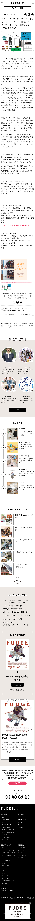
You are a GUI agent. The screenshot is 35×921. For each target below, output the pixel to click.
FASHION (7, 323)
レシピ (20, 853)
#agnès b (4, 294)
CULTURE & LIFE (6, 860)
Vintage (18, 605)
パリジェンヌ (24, 615)
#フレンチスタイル (13, 298)
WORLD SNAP (22, 820)
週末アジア (5, 873)
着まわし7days (6, 837)
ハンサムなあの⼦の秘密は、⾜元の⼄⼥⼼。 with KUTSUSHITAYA (16, 282)
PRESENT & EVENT (7, 891)
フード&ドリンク (6, 868)
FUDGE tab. (21, 815)
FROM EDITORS (20, 898)
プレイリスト (5, 876)
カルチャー (5, 863)
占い (26, 608)
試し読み (17, 684)
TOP (2, 323)
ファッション (21, 848)
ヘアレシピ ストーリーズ (8, 853)
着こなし (18, 619)
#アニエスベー (29, 294)
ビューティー (21, 850)
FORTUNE (4, 888)
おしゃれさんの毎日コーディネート (15, 625)
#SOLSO (22, 294)
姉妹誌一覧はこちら (17, 690)
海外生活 (20, 858)
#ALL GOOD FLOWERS (13, 294)
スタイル (5, 622)
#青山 (25, 298)
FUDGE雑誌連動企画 (8, 606)
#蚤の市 (21, 298)
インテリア (6, 616)
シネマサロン (5, 878)
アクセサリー (5, 840)
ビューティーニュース (8, 850)
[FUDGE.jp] (17, 2)
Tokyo (14, 615)
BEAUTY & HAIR (6, 845)
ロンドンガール (9, 602)
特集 (3, 817)
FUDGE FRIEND (20, 612)
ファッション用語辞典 (8, 832)
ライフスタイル (6, 866)
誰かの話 (4, 883)
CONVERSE (25, 600)
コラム (3, 871)
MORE (17, 759)
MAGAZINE (4, 898)
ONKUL (11, 622)
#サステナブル (16, 296)
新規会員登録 (17, 783)
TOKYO (20, 822)
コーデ (6, 612)
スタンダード (5, 835)
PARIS (20, 825)
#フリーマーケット (25, 296)
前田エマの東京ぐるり (8, 881)
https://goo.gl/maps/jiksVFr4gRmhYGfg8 (15, 225)
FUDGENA (12, 600)
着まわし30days (22, 603)
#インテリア (8, 296)
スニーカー (5, 600)
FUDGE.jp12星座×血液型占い (12, 609)
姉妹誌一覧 (12, 898)
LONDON (20, 827)
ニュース (13, 323)
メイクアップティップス (8, 855)
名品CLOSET (5, 820)
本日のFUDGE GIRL (7, 619)
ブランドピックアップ (8, 830)
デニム (19, 600)
